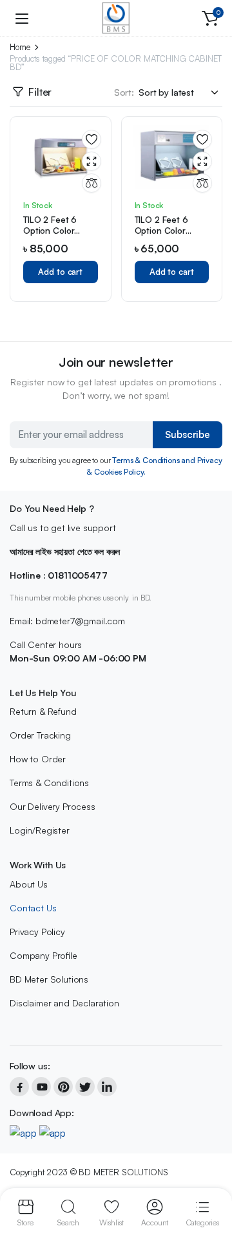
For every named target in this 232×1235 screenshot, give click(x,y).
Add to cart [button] (60, 272)
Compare (91, 183)
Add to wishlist (91, 139)
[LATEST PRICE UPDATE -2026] (116, 18)
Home (20, 47)
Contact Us (33, 907)
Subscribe (187, 434)
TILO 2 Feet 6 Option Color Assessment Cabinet (50, 236)
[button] (210, 18)
